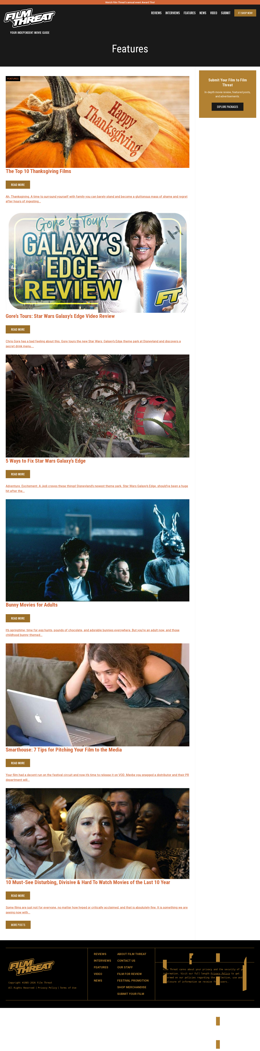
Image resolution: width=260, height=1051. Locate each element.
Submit (225, 12)
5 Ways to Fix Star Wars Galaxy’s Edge (46, 461)
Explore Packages (227, 107)
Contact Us (126, 961)
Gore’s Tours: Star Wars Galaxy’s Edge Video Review (60, 316)
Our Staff (125, 967)
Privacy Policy (47, 988)
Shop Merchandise (131, 987)
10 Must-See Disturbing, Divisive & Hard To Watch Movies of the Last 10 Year (88, 882)
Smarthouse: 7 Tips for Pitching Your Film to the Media (64, 750)
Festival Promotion (133, 981)
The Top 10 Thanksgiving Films (38, 171)
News (202, 12)
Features (190, 12)
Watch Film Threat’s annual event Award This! (130, 2)
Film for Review (129, 974)
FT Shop (245, 13)
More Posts (18, 925)
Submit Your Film (130, 994)
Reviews (156, 12)
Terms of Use (68, 988)
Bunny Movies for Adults (32, 605)
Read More (18, 184)
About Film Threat (131, 954)
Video (213, 12)
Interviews (172, 12)
